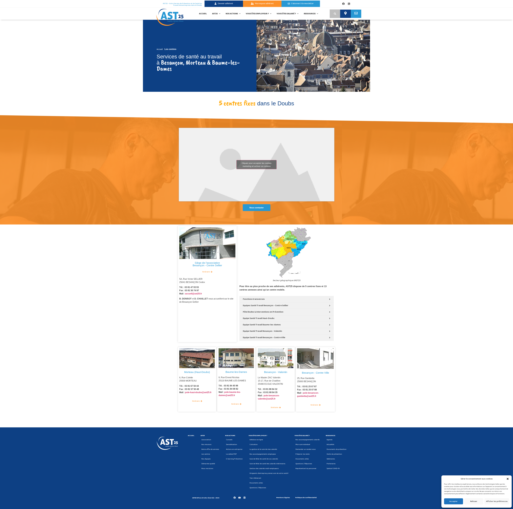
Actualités (330, 444)
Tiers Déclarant (255, 478)
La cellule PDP (231, 454)
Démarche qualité (208, 463)
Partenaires (331, 463)
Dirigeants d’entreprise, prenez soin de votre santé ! (269, 473)
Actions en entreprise (234, 449)
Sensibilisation (231, 444)
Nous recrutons (207, 468)
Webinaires (331, 459)
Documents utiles (256, 483)
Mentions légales (283, 497)
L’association (206, 439)
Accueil (203, 13)
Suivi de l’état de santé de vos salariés (264, 459)
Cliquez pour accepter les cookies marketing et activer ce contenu (256, 164)
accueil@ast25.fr (193, 294)
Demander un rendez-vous (306, 449)
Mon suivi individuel (303, 444)
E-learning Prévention (234, 459)
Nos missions (206, 444)
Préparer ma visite (303, 454)
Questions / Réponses (258, 487)
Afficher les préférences (497, 501)
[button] (507, 479)
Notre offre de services (210, 449)
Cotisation (254, 444)
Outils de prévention (334, 454)
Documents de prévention (336, 449)
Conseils (229, 439)
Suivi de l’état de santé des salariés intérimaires (267, 463)
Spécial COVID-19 (333, 468)
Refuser (473, 501)
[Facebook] (343, 3)
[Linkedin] (349, 3)
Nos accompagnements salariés (308, 439)
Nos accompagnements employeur (263, 454)
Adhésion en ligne (256, 439)
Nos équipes (206, 459)
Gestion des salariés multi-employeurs (264, 468)
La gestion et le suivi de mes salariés (263, 449)
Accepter (453, 501)
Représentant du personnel (306, 468)
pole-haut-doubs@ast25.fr (198, 392)
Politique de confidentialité (306, 497)
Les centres (205, 454)
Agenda (329, 439)
